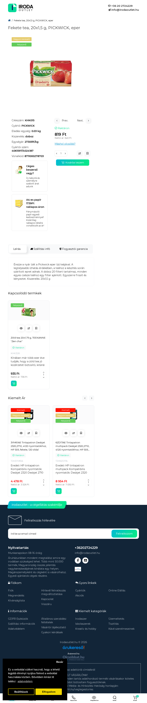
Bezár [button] (59, 662)
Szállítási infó (41, 249)
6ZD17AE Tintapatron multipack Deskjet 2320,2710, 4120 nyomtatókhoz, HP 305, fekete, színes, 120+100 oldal (72, 446)
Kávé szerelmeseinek (121, 628)
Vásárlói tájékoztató (53, 627)
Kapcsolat (47, 599)
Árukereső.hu (73, 654)
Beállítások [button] (21, 691)
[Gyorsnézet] (21, 328)
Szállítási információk (21, 623)
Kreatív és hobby (85, 628)
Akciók (79, 595)
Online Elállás (116, 590)
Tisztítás (113, 623)
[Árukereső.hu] (73, 646)
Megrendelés (16, 595)
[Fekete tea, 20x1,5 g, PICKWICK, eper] (51, 73)
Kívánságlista (16, 600)
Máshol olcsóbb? (65, 143)
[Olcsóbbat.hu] (73, 658)
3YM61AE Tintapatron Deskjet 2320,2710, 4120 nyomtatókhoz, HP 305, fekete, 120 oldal (29, 446)
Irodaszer (81, 618)
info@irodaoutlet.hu (125, 9)
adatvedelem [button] (25, 681)
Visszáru (46, 604)
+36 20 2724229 (121, 6)
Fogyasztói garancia (74, 249)
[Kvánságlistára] (36, 328)
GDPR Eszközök (18, 618)
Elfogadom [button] (48, 691)
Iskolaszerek (82, 623)
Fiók (10, 590)
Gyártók (80, 590)
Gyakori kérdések (52, 632)
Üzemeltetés (116, 618)
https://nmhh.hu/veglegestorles (73, 689)
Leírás (17, 249)
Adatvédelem (16, 628)
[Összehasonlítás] (29, 328)
